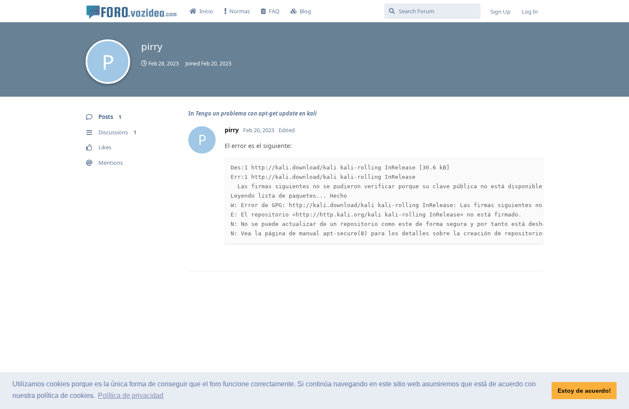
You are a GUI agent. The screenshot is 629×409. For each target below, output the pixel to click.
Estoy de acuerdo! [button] (584, 390)
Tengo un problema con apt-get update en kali (256, 113)
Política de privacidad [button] (130, 395)
